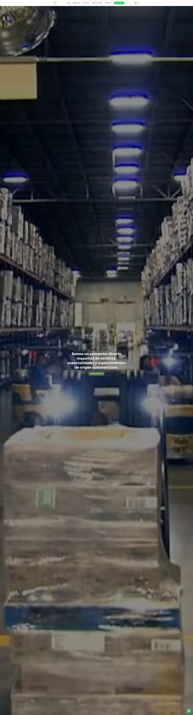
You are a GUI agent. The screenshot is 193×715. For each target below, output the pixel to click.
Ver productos (96, 373)
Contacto (108, 3)
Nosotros (86, 3)
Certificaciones (97, 3)
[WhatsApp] (189, 711)
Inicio (69, 3)
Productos (76, 3)
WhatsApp (120, 3)
